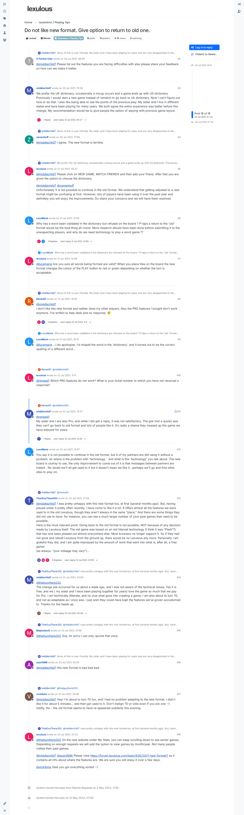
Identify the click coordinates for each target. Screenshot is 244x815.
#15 (179, 630)
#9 (179, 339)
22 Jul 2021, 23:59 (73, 577)
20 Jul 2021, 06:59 (74, 58)
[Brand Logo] (40, 8)
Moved (47, 38)
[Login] (239, 4)
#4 (179, 137)
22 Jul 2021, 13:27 (73, 411)
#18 (179, 734)
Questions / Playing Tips (70, 38)
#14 (179, 577)
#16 (179, 662)
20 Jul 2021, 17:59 (70, 137)
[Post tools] (177, 77)
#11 (179, 411)
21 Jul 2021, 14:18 (67, 298)
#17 (179, 694)
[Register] (239, 11)
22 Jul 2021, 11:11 (67, 375)
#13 (179, 498)
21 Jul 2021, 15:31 (69, 339)
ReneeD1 (41, 298)
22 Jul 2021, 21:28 (79, 498)
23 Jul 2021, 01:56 (71, 630)
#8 (179, 298)
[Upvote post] (164, 77)
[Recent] (4, 11)
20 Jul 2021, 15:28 (73, 88)
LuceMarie (42, 218)
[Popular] (4, 26)
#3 (179, 88)
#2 (179, 58)
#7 (179, 258)
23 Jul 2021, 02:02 (69, 662)
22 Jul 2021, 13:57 (70, 449)
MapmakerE (43, 630)
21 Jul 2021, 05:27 (67, 168)
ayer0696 (41, 662)
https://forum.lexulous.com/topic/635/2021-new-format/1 (129, 755)
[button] (4, 803)
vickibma (41, 694)
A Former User (44, 58)
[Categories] (4, 4)
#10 (179, 375)
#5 (179, 168)
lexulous (41, 168)
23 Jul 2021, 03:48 (68, 694)
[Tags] (4, 18)
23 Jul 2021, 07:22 (68, 734)
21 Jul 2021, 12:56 (67, 258)
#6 (179, 218)
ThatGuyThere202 (47, 498)
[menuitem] (239, 4)
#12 (179, 449)
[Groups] (4, 40)
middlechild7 (48, 52)
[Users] (4, 33)
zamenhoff (42, 137)
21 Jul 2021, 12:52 (69, 218)
